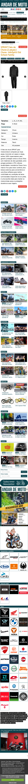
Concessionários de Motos (7, 716)
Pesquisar (24, 472)
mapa (9, 16)
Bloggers (3, 723)
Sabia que (3, 381)
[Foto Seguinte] (22, 76)
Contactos (4, 38)
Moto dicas (4, 411)
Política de (12, 782)
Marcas (13, 36)
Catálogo (19, 36)
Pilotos (8, 723)
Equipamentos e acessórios (8, 262)
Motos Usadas (4, 713)
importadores (19, 14)
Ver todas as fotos (10, 58)
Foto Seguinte (18, 58)
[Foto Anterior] (6, 76)
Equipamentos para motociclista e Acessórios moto (14, 714)
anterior (2, 21)
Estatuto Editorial (16, 761)
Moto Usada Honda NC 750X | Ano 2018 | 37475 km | (13, 731)
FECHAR (12, 779)
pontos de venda (20, 12)
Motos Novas (21, 713)
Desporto (3, 351)
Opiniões (3, 292)
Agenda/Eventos (13, 713)
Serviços (13, 723)
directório (5, 16)
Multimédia (4, 322)
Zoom (23, 58)
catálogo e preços (12, 12)
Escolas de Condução (10, 721)
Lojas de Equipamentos (21, 718)
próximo (2, 23)
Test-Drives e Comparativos (8, 232)
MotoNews (4, 202)
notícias (24, 14)
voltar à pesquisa (5, 44)
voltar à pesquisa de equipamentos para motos (14, 21)
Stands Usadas (19, 716)
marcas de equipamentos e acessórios (8, 14)
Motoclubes (20, 721)
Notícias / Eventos (6, 36)
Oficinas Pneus (10, 718)
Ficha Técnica (9, 761)
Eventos (3, 441)
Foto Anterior (3, 58)
